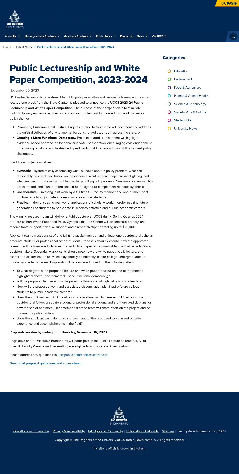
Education (181, 71)
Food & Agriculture (187, 87)
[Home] (15, 18)
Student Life (183, 120)
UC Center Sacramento (62, 18)
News (140, 36)
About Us (11, 36)
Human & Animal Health (191, 95)
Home (7, 47)
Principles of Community (105, 431)
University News (185, 128)
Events (124, 36)
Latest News (24, 47)
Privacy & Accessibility (69, 431)
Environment (183, 79)
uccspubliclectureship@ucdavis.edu (83, 354)
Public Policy (104, 36)
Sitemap (168, 431)
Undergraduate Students (40, 36)
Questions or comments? (31, 431)
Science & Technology (190, 104)
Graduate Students (76, 36)
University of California (142, 431)
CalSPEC (157, 36)
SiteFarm (140, 448)
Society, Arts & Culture (190, 112)
